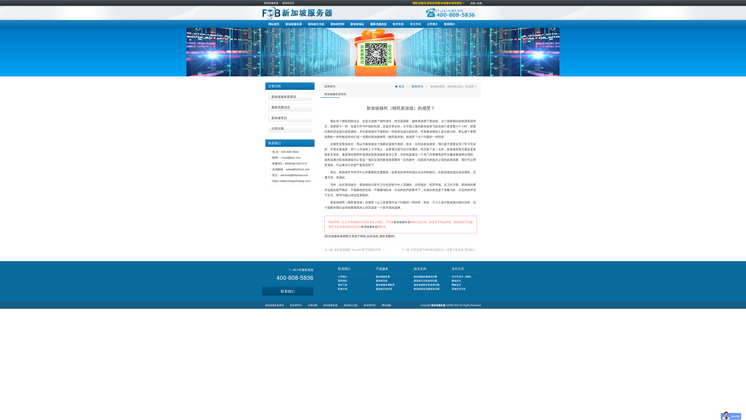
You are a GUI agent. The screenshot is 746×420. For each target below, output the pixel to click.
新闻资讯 (329, 86)
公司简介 (342, 276)
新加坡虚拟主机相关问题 (426, 284)
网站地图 (386, 305)
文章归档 (274, 86)
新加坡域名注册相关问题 (426, 288)
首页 (401, 86)
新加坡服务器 (271, 3)
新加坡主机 (288, 3)
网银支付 (456, 284)
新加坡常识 (279, 118)
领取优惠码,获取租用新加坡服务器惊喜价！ (438, 3)
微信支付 (456, 280)
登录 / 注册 (476, 3)
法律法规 (277, 128)
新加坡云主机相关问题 (425, 280)
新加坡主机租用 (384, 288)
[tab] (290, 86)
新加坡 (433, 121)
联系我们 (288, 291)
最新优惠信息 (280, 107)
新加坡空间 (370, 305)
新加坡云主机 (351, 305)
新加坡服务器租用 (385, 284)
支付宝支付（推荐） (462, 276)
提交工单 (342, 284)
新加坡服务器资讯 (283, 96)
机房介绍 (342, 288)
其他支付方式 (459, 288)
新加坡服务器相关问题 (425, 276)
